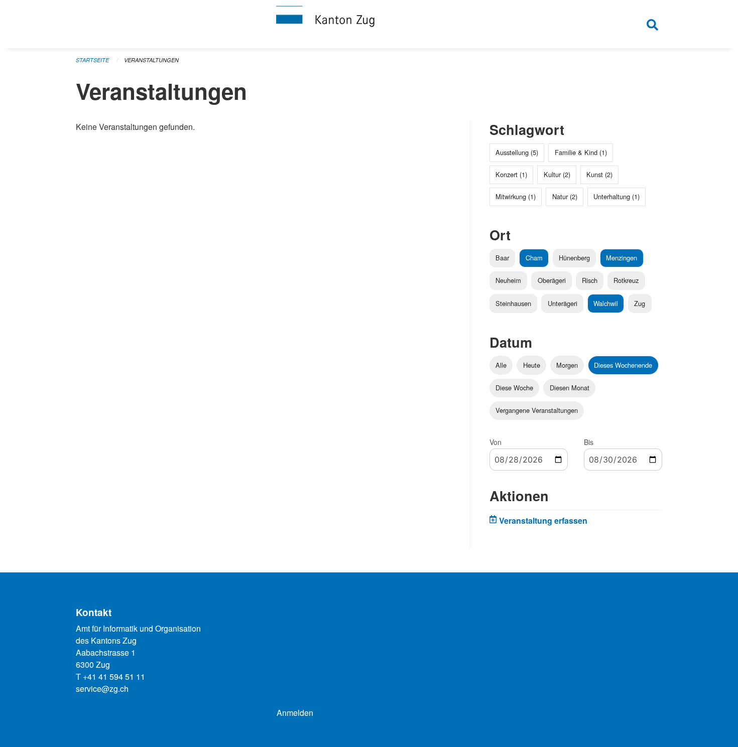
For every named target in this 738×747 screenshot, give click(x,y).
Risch (589, 280)
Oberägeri (552, 280)
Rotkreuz (626, 280)
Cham (534, 257)
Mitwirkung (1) (516, 196)
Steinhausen (513, 303)
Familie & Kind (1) (581, 152)
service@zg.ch (102, 688)
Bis (588, 442)
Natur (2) (564, 196)
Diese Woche (514, 387)
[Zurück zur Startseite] (369, 24)
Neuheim (508, 280)
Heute (531, 365)
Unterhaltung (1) (616, 196)
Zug (639, 303)
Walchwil (605, 303)
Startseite (92, 60)
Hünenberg (574, 257)
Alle (501, 365)
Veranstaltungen (151, 60)
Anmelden (295, 712)
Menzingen (621, 257)
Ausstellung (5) (517, 152)
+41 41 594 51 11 (114, 676)
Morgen (567, 365)
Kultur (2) (557, 174)
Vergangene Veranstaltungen (537, 410)
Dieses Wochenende (623, 365)
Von (495, 442)
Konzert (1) (511, 174)
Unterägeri (562, 303)
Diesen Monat (569, 387)
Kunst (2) (599, 174)
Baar (502, 257)
